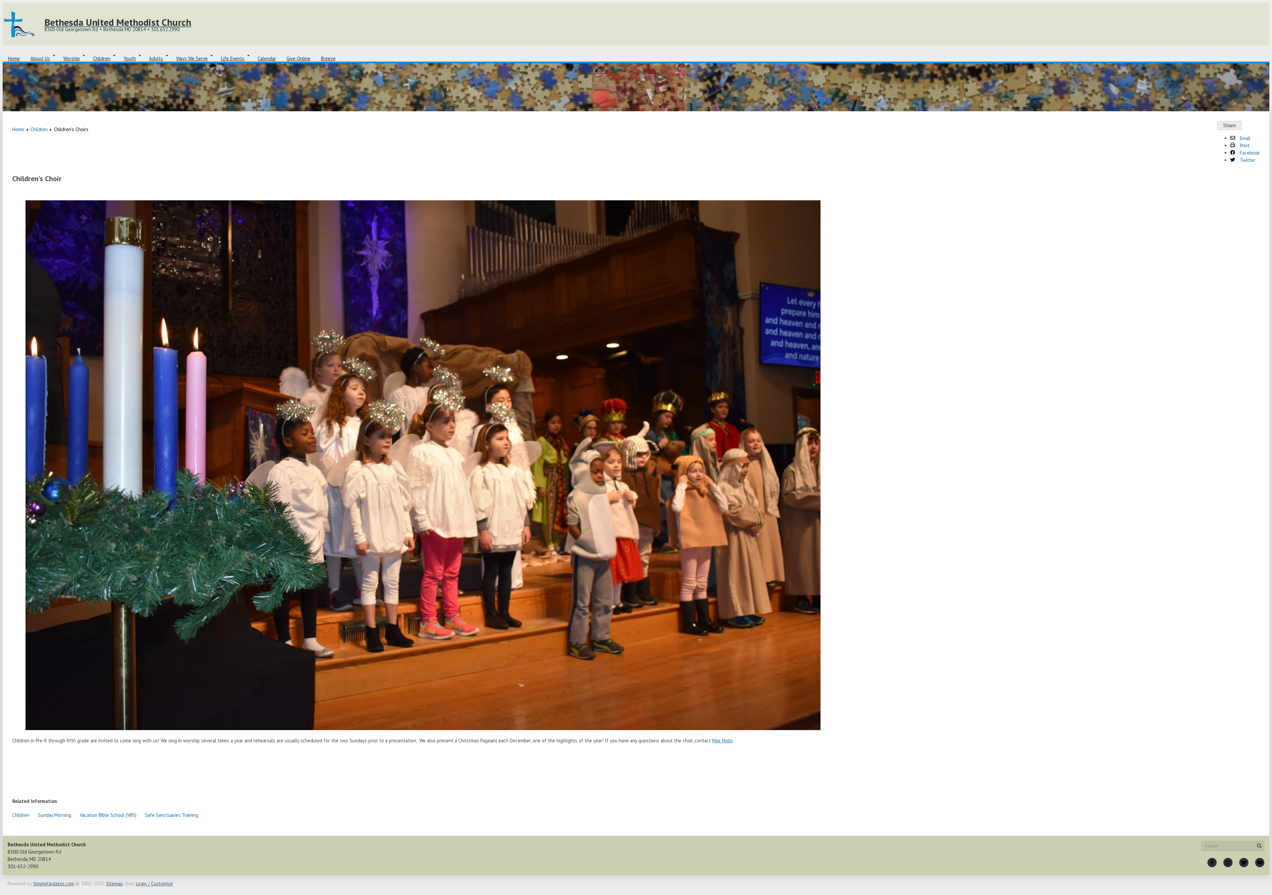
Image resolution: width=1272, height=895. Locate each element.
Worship (71, 58)
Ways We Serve (192, 58)
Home (14, 58)
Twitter (1247, 160)
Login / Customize (154, 883)
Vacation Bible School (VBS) (108, 815)
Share (1229, 125)
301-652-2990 (23, 866)
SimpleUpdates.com (53, 883)
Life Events (232, 58)
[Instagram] (1228, 862)
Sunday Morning (54, 815)
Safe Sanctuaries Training (171, 815)
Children (101, 58)
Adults (156, 58)
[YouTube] (1260, 862)
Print (1244, 145)
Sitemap (114, 883)
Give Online (298, 58)
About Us (40, 58)
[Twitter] (1244, 862)
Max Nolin (722, 740)
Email (1244, 138)
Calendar (267, 58)
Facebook (1249, 153)
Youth (130, 58)
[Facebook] (1212, 862)
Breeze (328, 58)
